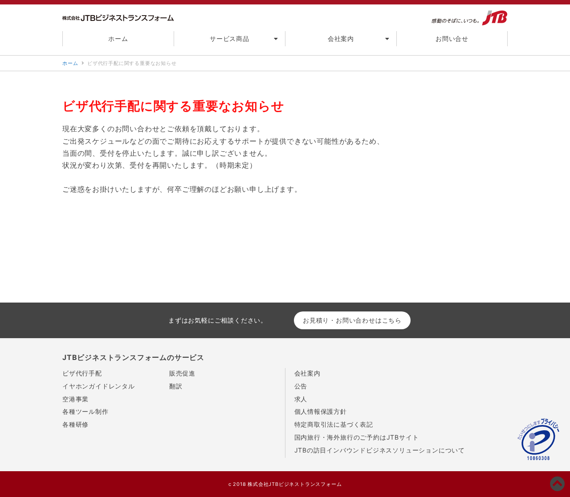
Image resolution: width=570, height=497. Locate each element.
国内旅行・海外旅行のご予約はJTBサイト (356, 437)
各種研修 (75, 424)
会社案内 (341, 38)
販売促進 (182, 373)
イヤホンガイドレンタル (98, 386)
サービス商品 (229, 38)
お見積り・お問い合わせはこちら (352, 320)
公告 (301, 386)
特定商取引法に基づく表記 (334, 424)
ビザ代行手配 (82, 373)
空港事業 (75, 399)
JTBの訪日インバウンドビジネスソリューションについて (379, 450)
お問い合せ (452, 38)
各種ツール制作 (85, 411)
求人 (301, 399)
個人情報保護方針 (320, 411)
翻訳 (176, 386)
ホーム (118, 38)
